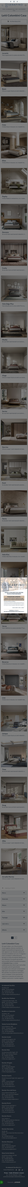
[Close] (26, 575)
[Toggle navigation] (25, 5)
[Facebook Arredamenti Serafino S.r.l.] (10, 1)
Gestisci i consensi (19, 1173)
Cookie (11, 1173)
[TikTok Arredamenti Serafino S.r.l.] (17, 1)
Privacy (6, 1173)
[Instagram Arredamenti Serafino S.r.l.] (14, 1)
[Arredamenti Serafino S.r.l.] (14, 5)
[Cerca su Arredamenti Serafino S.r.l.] (2, 5)
